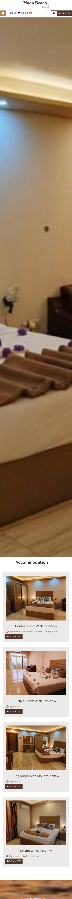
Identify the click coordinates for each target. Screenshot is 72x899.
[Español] (30, 13)
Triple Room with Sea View (36, 701)
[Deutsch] (19, 13)
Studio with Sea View (36, 851)
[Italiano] (26, 13)
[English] (11, 13)
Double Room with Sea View (36, 626)
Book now (64, 13)
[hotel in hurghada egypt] (36, 5)
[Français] (22, 13)
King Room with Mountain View (36, 776)
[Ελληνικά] (15, 13)
